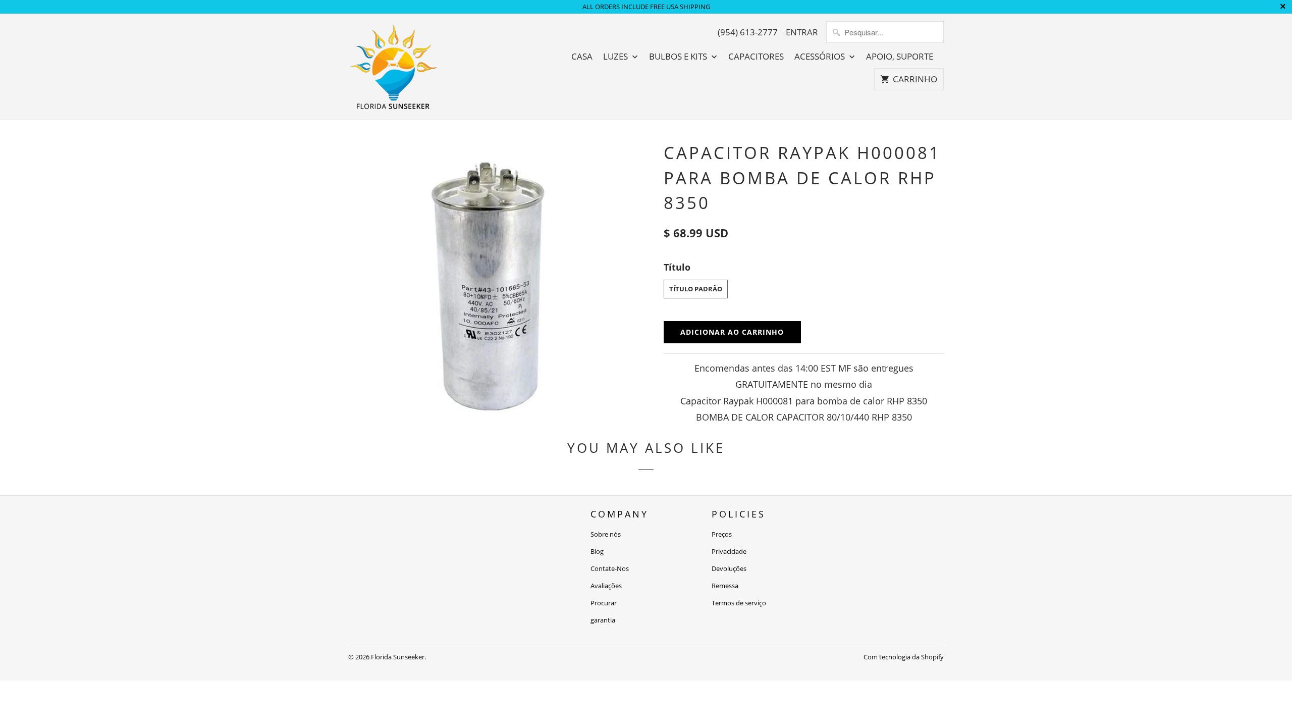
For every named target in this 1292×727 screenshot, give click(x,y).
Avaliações (606, 585)
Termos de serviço (739, 602)
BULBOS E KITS (679, 56)
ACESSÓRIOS (820, 56)
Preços (722, 534)
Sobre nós (605, 534)
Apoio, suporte (899, 56)
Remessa (725, 585)
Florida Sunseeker (397, 656)
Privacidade (729, 551)
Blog (597, 551)
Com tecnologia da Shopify (904, 656)
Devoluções (729, 568)
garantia (602, 620)
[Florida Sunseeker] (393, 66)
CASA (582, 56)
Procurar (603, 602)
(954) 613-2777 (748, 32)
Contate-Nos (609, 568)
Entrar (802, 32)
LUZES (616, 56)
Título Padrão (695, 288)
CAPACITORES (756, 56)
